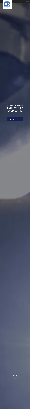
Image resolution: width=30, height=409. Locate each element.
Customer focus (15, 119)
